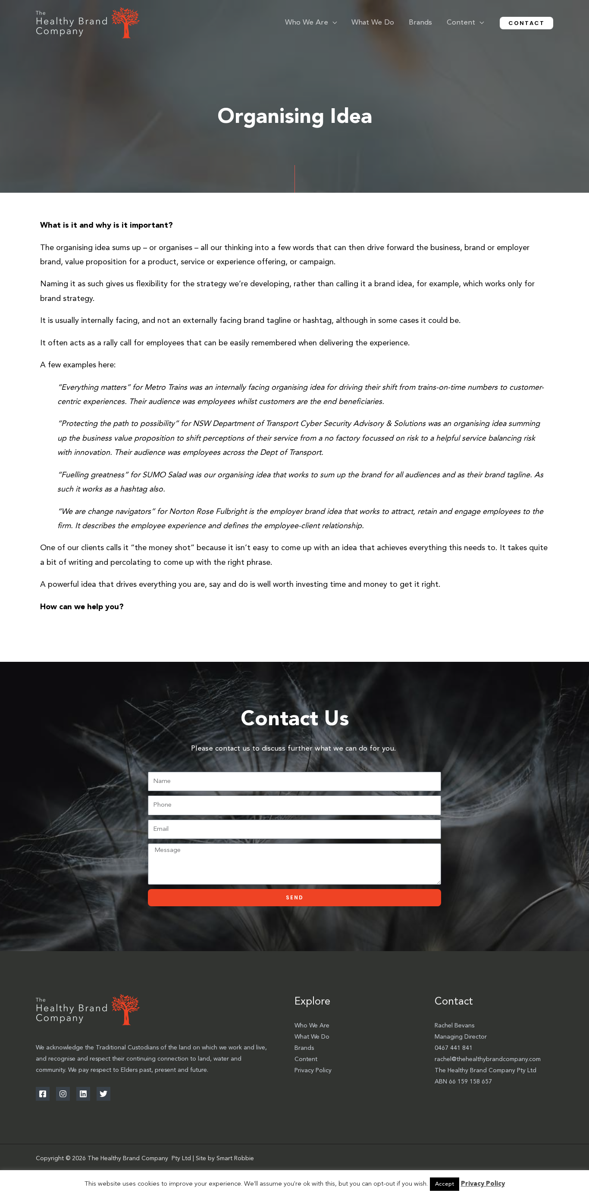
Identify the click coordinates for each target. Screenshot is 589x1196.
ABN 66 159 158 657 (463, 1082)
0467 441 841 (454, 1048)
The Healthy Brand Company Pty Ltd (485, 1071)
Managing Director (461, 1037)
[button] (332, 23)
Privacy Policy (313, 1071)
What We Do (311, 1037)
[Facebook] (43, 1094)
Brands (304, 1048)
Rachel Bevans (454, 1026)
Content (305, 1059)
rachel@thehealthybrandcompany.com (488, 1059)
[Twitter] (103, 1094)
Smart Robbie (235, 1158)
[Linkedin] (83, 1094)
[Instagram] (63, 1094)
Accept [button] (444, 1184)
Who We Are (311, 1026)
